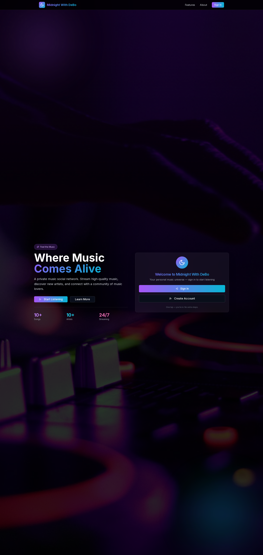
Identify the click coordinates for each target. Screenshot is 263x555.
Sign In (218, 4)
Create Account (184, 298)
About (203, 4)
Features (190, 4)
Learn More (82, 299)
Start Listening (53, 299)
